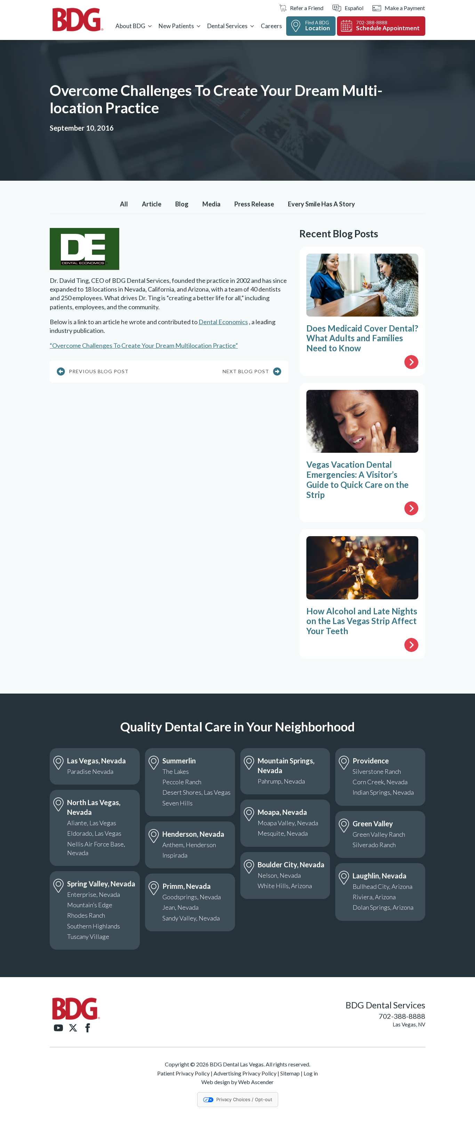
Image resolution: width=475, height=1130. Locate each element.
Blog (181, 204)
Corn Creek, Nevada (380, 782)
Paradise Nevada (90, 771)
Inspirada (174, 855)
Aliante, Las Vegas (91, 823)
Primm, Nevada (186, 886)
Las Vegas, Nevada (96, 760)
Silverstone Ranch (377, 771)
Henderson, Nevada (193, 834)
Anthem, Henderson (189, 845)
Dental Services (227, 26)
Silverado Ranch (374, 845)
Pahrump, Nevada (281, 781)
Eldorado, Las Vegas (94, 833)
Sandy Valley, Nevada (191, 918)
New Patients (176, 26)
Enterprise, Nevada (93, 894)
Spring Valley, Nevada (101, 883)
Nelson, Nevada (279, 875)
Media (211, 204)
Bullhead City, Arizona (382, 886)
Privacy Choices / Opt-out (244, 1099)
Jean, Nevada (180, 907)
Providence (371, 760)
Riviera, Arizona (374, 897)
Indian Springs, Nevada (383, 792)
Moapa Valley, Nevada (288, 823)
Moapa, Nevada (282, 812)
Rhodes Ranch (86, 915)
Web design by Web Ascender (237, 1082)
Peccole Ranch (181, 782)
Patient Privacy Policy (183, 1073)
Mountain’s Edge (89, 905)
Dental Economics (223, 322)
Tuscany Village (88, 936)
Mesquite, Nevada (283, 833)
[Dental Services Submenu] (252, 26)
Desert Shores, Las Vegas (196, 792)
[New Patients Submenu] (198, 26)
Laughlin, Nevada (379, 875)
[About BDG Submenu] (149, 26)
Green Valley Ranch (379, 834)
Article (151, 204)
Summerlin (179, 760)
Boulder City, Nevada (291, 864)
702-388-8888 (402, 1016)
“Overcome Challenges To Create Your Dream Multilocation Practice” (144, 345)
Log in (311, 1073)
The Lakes (175, 771)
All (124, 204)
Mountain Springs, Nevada (286, 765)
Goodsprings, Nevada (191, 897)
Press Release (254, 204)
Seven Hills (177, 803)
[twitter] (73, 1028)
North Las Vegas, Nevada (93, 807)
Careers (271, 26)
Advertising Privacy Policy (245, 1073)
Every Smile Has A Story (321, 204)
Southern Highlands (93, 926)
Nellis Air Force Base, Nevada (96, 848)
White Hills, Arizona (285, 886)
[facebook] (87, 1028)
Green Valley (373, 823)
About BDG (130, 26)
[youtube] (58, 1028)
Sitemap (290, 1073)
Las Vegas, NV (409, 1024)
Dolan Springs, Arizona (383, 907)
